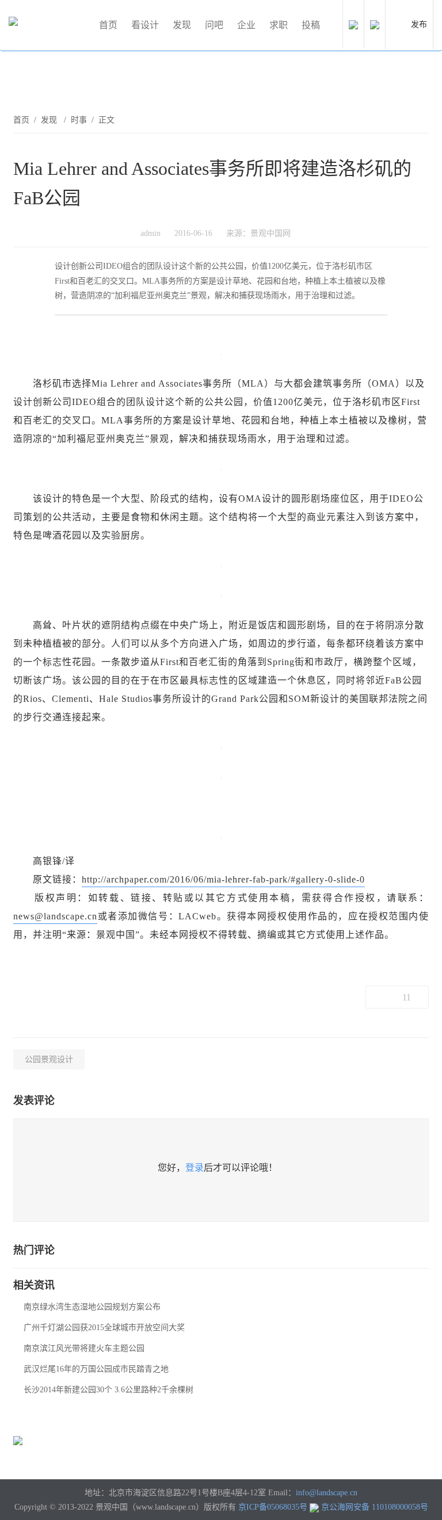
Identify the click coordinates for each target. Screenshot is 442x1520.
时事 (79, 120)
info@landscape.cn (326, 1492)
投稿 (311, 25)
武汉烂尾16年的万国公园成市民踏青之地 (96, 1369)
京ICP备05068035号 (272, 1507)
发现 (182, 25)
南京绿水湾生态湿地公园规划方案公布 (92, 1307)
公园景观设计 (49, 1059)
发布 (419, 24)
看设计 (145, 25)
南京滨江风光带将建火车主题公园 (84, 1348)
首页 (108, 25)
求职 (278, 25)
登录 (194, 1168)
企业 (246, 25)
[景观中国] (49, 25)
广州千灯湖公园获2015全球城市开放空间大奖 (104, 1327)
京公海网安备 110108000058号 (374, 1507)
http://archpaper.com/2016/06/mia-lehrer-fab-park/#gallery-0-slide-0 (223, 879)
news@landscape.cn (55, 916)
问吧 (214, 25)
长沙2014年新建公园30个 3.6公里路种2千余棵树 (108, 1389)
